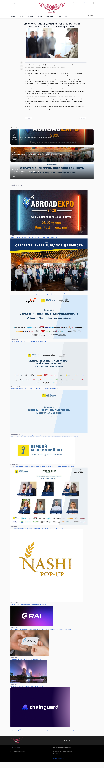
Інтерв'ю (21, 16)
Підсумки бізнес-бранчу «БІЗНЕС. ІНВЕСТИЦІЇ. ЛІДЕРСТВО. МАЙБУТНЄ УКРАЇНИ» (33, 388)
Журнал (59, 16)
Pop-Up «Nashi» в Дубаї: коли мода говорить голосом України (28, 604)
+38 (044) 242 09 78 (66, 748)
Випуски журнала (16, 747)
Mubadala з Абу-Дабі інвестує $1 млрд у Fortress (24, 659)
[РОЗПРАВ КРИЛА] (52, 7)
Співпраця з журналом (17, 748)
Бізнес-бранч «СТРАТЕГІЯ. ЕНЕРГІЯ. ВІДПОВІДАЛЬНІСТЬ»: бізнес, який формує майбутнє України (37, 154)
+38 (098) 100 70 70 (58, 748)
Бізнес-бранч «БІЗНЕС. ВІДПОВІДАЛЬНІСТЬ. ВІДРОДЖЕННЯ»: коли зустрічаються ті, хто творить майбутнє (41, 466)
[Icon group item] (66, 740)
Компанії (40, 16)
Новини (31, 16)
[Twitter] (21, 66)
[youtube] (69, 740)
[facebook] (73, 3)
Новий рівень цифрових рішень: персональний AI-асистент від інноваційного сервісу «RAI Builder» (39, 629)
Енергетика (44, 686)
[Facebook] (21, 62)
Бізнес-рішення (50, 16)
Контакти (67, 16)
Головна (13, 16)
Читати (14, 142)
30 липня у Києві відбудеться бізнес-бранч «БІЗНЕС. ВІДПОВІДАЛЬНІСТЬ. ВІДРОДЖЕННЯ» (36, 528)
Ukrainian (90, 2)
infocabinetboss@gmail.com (58, 758)
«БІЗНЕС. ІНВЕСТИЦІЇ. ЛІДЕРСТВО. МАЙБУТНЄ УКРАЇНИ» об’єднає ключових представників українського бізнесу (42, 436)
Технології (70, 629)
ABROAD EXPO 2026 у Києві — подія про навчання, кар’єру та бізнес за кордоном (33, 137)
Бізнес (13, 152)
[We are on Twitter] (64, 740)
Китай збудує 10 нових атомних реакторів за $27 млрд (26, 686)
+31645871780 (57, 753)
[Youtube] (75, 3)
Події (13, 135)
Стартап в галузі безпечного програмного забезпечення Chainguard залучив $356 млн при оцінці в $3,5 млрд (42, 730)
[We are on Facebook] (62, 740)
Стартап (76, 730)
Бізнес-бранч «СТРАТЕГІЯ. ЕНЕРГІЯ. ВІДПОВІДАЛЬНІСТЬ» (26, 171)
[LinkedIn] (78, 3)
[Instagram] (71, 740)
